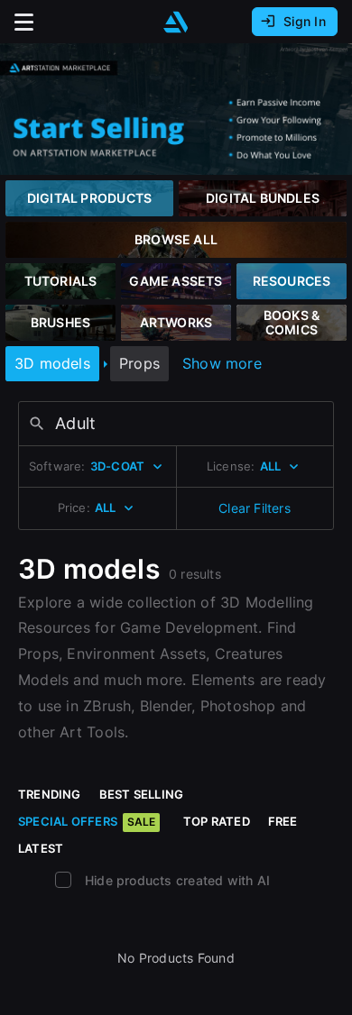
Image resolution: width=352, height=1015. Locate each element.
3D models (52, 363)
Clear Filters (254, 508)
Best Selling (141, 794)
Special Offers (86, 821)
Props (139, 363)
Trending (49, 794)
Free (283, 821)
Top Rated (216, 821)
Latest (40, 848)
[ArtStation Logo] (176, 22)
